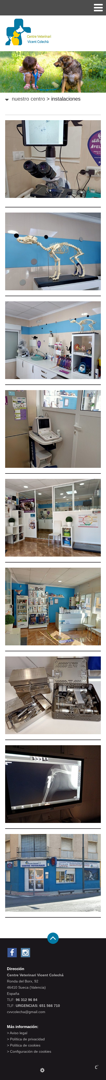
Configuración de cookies (30, 1051)
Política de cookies (25, 1045)
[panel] (42, 1070)
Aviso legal (18, 1033)
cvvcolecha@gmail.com (26, 1012)
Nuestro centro (28, 99)
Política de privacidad (27, 1039)
